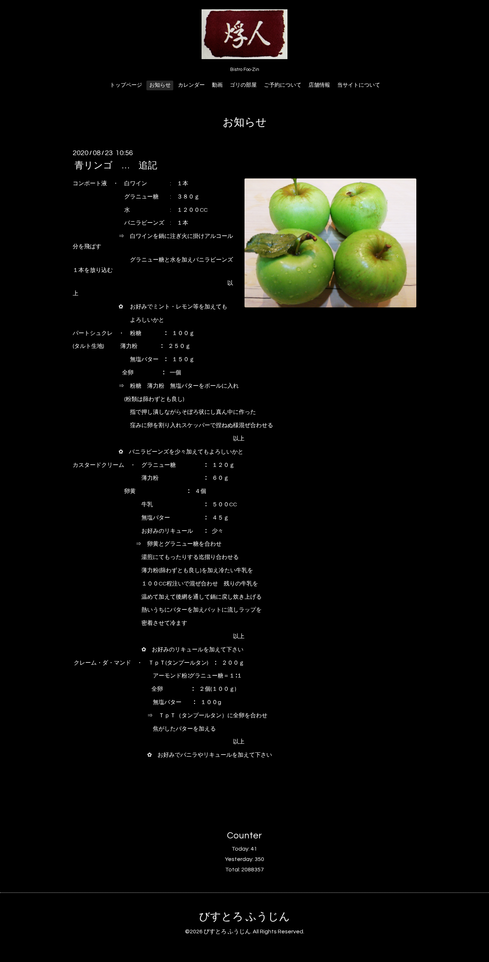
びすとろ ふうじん (244, 916)
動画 (217, 85)
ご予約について (282, 85)
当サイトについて (358, 85)
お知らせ (160, 85)
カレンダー (191, 85)
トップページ (126, 85)
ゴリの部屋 (243, 85)
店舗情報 (319, 85)
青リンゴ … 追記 (115, 165)
